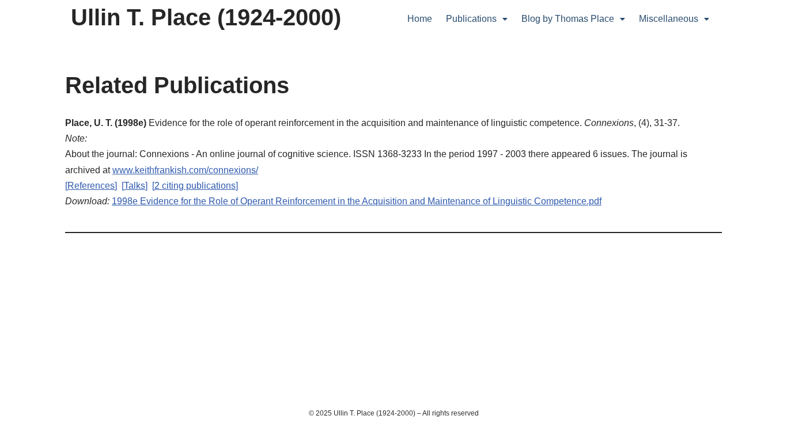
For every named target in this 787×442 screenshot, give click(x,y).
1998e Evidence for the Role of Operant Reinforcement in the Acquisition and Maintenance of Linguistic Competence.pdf (356, 201)
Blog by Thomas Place (567, 19)
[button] (476, 19)
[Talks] (134, 185)
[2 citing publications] (195, 185)
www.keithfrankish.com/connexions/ (185, 170)
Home (419, 19)
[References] (91, 185)
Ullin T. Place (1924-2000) (206, 17)
